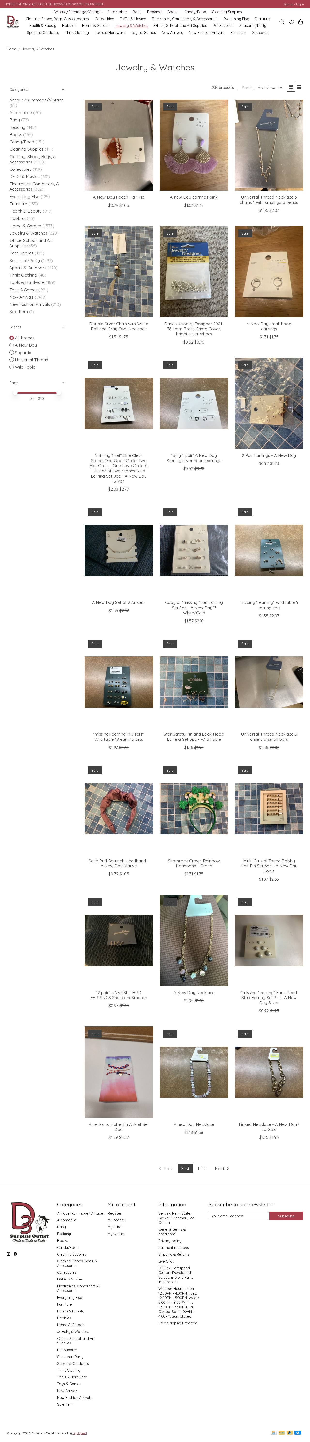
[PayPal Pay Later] (290, 1433)
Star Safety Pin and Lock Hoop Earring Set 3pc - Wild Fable (194, 736)
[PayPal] (282, 1433)
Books (172, 11)
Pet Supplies (223, 25)
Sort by (248, 87)
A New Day (26, 344)
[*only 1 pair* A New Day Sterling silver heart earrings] (194, 403)
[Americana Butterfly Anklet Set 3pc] (119, 1072)
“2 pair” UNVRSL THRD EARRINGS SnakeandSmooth (118, 995)
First (185, 1168)
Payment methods (173, 1247)
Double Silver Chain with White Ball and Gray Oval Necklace (118, 326)
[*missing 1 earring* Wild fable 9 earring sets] (269, 550)
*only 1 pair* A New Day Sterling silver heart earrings (194, 458)
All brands (24, 337)
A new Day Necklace (194, 1124)
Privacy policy (170, 1240)
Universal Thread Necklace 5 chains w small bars (269, 736)
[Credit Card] (274, 1433)
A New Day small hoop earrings (269, 326)
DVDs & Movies (133, 18)
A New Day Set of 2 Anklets (119, 602)
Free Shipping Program (177, 1323)
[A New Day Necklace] (194, 940)
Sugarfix (23, 352)
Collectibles (104, 18)
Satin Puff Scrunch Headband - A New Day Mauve (119, 863)
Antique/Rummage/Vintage (77, 11)
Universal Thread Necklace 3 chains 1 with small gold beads (269, 199)
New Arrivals (172, 32)
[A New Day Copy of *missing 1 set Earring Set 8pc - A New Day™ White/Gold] (194, 550)
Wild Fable (25, 367)
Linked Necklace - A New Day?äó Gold (269, 1126)
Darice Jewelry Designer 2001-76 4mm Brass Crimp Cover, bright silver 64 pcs (194, 328)
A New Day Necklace (194, 992)
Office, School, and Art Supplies (180, 25)
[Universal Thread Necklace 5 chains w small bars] (269, 682)
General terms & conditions (172, 1231)
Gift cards (260, 32)
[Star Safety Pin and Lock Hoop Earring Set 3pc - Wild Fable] (194, 682)
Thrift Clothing (77, 32)
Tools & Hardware (110, 32)
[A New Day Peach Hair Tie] (119, 145)
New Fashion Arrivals (207, 32)
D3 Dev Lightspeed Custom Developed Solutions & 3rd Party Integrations (176, 1275)
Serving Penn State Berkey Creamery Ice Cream (176, 1218)
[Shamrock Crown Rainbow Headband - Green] (194, 808)
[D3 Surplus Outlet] (12, 22)
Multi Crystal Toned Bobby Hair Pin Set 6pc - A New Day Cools (269, 865)
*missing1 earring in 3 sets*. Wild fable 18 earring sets (118, 736)
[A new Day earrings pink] (194, 145)
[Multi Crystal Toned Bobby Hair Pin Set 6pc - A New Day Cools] (269, 808)
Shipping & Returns (173, 1254)
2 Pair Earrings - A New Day (269, 455)
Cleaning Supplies (227, 11)
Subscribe (286, 1216)
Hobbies (69, 25)
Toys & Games (143, 32)
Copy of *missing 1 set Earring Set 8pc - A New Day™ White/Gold (194, 607)
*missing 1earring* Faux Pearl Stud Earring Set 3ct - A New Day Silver (269, 997)
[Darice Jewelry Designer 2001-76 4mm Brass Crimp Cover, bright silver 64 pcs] (194, 271)
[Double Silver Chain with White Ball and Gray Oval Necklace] (119, 271)
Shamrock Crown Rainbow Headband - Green (194, 863)
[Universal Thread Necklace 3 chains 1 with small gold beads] (269, 145)
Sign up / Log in (293, 4)
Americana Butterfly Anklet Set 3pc (119, 1126)
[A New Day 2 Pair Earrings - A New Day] (269, 403)
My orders (116, 1220)
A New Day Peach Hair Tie (118, 197)
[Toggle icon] (281, 22)
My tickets (116, 1227)
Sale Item (238, 32)
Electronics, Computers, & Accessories (184, 18)
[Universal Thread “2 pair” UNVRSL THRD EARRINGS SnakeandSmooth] (119, 940)
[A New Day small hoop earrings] (269, 271)
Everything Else (236, 18)
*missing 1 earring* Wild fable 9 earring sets (269, 605)
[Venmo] (297, 1433)
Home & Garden (96, 25)
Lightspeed (80, 1433)
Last (202, 1168)
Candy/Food (195, 11)
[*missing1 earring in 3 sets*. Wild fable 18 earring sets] (119, 682)
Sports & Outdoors (43, 32)
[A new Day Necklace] (194, 1072)
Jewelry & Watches (132, 25)
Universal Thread (31, 359)
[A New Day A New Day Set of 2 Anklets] (119, 550)
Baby (137, 11)
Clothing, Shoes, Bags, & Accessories (57, 18)
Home (12, 49)
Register (115, 1213)
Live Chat (166, 1261)
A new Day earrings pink (194, 197)
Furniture (262, 18)
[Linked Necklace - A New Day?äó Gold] (269, 1072)
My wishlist (116, 1233)
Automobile (117, 11)
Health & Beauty (42, 25)
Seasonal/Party (252, 25)
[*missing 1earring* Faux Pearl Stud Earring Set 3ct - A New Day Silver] (269, 940)
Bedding (154, 11)
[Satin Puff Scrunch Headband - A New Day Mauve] (119, 808)
